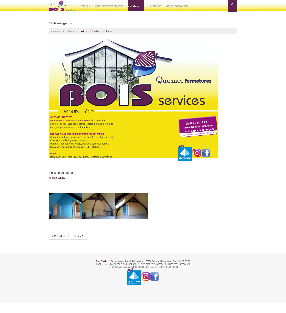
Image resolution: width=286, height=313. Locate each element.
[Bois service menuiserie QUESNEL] (62, 6)
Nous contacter (177, 5)
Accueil (85, 5)
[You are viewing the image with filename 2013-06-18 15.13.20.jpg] (131, 206)
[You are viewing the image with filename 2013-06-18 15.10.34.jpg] (65, 206)
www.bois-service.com (198, 126)
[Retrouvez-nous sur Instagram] (196, 152)
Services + (135, 5)
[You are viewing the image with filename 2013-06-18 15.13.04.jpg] (98, 206)
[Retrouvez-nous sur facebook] (206, 152)
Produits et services (109, 5)
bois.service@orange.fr (199, 130)
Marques (155, 5)
